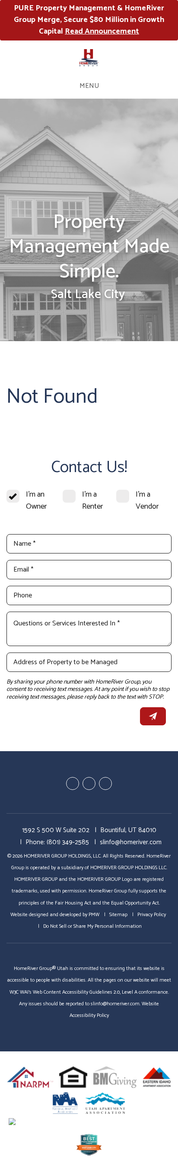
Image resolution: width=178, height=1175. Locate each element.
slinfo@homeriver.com (131, 842)
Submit (153, 716)
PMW (94, 915)
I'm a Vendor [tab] (147, 500)
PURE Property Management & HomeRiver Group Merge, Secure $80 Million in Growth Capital (89, 20)
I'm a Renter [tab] (92, 500)
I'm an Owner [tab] (36, 500)
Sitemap (118, 915)
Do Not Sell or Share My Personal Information (92, 926)
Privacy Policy (151, 915)
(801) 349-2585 (68, 842)
